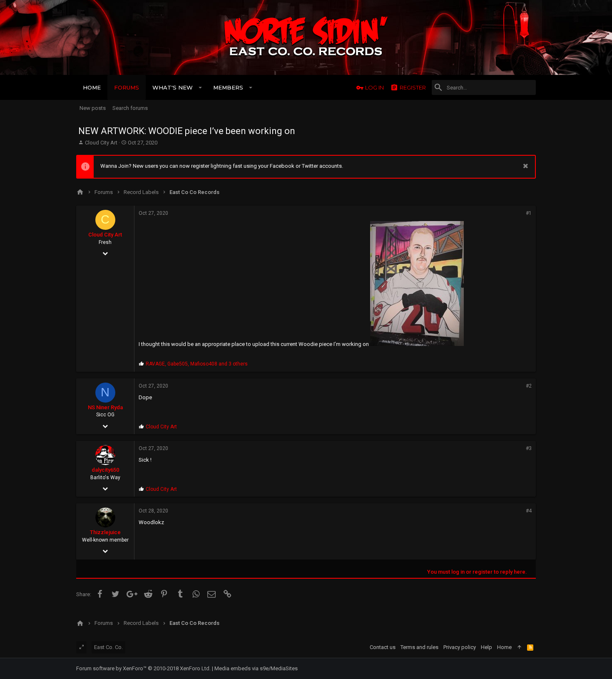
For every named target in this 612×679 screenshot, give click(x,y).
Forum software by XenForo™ (143, 668)
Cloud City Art (101, 142)
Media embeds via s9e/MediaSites (256, 668)
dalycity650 (105, 470)
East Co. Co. (108, 647)
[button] (200, 87)
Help (486, 647)
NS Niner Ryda (105, 407)
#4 (529, 511)
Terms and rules (419, 647)
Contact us (383, 647)
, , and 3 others (197, 364)
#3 (529, 448)
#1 (529, 213)
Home (504, 647)
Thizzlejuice (105, 532)
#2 (529, 386)
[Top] (519, 647)
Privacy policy (459, 647)
